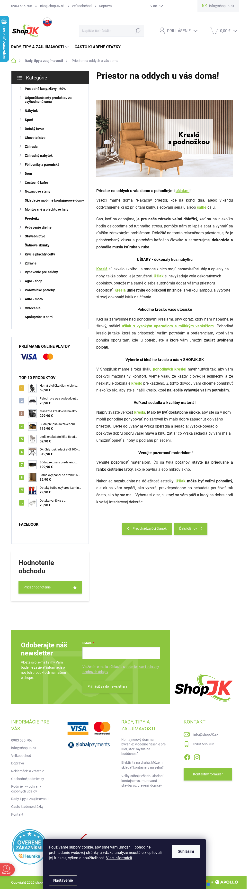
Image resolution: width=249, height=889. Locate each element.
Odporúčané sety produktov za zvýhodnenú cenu (48, 100)
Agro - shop (33, 281)
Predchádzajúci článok (150, 528)
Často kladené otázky (27, 807)
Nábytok (31, 111)
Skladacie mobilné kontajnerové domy (54, 200)
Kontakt (17, 814)
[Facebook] (187, 756)
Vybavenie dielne (38, 227)
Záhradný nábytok (39, 155)
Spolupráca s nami (39, 317)
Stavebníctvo (35, 236)
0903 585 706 (21, 6)
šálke (201, 207)
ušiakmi (182, 190)
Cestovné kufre (36, 183)
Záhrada (31, 146)
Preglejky (32, 218)
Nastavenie (63, 880)
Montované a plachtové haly (46, 209)
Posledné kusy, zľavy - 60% (45, 89)
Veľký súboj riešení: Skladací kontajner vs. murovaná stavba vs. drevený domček (142, 780)
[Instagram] (197, 756)
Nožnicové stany (37, 191)
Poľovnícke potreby (40, 290)
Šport (29, 120)
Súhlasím (186, 851)
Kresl (101, 269)
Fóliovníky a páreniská (42, 164)
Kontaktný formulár (208, 774)
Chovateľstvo (35, 138)
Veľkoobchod (82, 6)
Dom (28, 174)
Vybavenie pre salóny (41, 272)
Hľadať (138, 31)
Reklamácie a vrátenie (27, 771)
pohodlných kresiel (170, 369)
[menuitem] (40, 47)
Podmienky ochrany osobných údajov (26, 788)
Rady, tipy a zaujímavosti (29, 799)
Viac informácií (119, 858)
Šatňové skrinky (37, 245)
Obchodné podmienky (27, 779)
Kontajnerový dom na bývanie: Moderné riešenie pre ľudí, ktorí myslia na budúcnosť (143, 747)
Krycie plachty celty (40, 254)
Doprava (105, 6)
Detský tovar (34, 129)
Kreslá (120, 290)
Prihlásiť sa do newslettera (107, 686)
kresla (139, 412)
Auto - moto (34, 299)
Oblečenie (33, 308)
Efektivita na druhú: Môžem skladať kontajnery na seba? (142, 765)
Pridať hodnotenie (37, 587)
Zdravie (30, 263)
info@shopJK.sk (51, 6)
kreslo (136, 383)
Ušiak (159, 276)
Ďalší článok (188, 528)
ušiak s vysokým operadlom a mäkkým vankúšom (168, 326)
